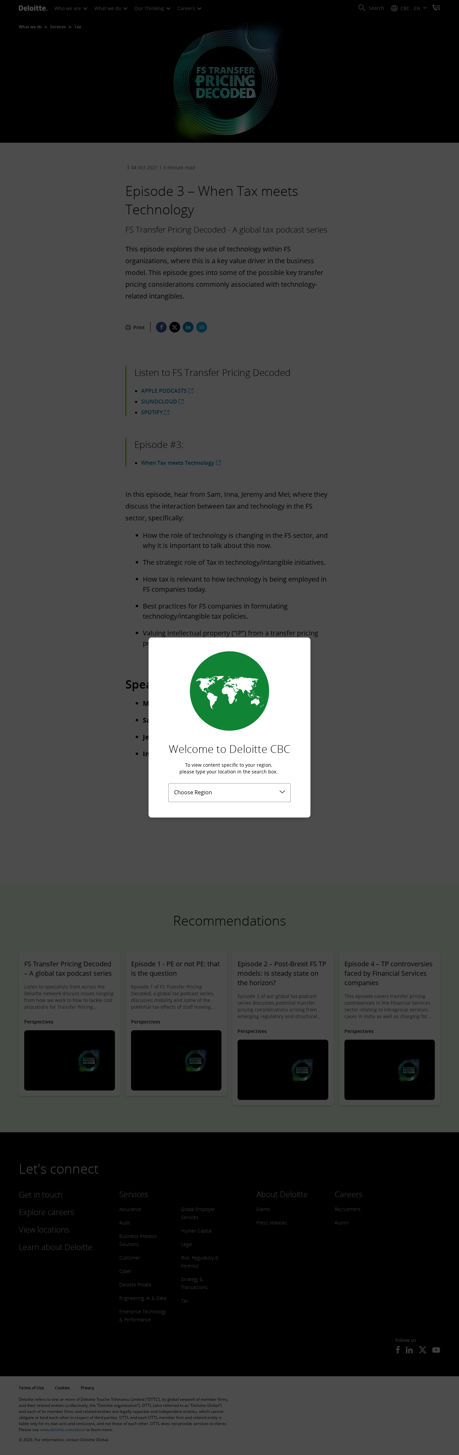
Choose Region (193, 792)
